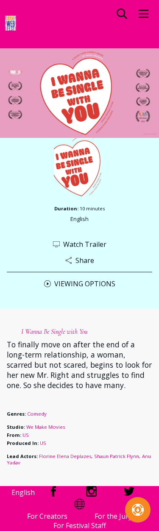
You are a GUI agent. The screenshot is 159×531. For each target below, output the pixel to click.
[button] (122, 14)
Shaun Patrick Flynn (116, 456)
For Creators (47, 516)
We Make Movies (45, 427)
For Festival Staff (79, 525)
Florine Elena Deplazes (65, 456)
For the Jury (113, 516)
